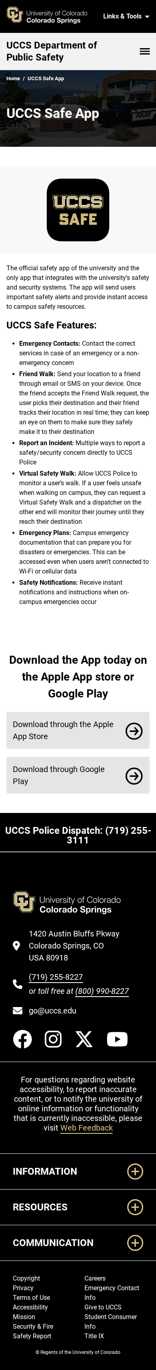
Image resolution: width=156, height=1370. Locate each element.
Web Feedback (86, 1128)
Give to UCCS (103, 1307)
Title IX (94, 1336)
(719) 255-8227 (56, 977)
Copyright (26, 1278)
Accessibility (30, 1307)
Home (13, 78)
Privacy (23, 1288)
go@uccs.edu (52, 1010)
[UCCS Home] (51, 16)
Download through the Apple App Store (63, 730)
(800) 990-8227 (102, 991)
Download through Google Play (59, 775)
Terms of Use (31, 1297)
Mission (24, 1317)
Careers (95, 1278)
